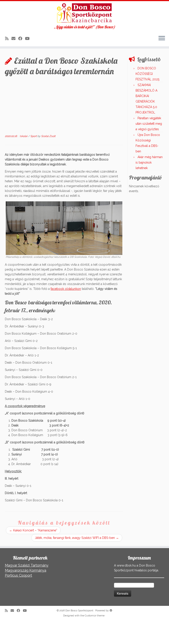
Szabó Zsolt (48, 136)
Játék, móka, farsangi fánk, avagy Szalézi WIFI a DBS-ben (77, 538)
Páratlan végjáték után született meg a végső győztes (149, 123)
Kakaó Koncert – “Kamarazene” (33, 530)
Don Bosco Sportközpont (79, 610)
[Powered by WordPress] (110, 609)
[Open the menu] (161, 38)
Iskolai (24, 136)
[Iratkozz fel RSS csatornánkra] (8, 38)
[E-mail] (14, 38)
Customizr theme (95, 615)
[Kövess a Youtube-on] (28, 38)
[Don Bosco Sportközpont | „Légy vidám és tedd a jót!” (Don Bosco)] (84, 13)
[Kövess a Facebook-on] (21, 38)
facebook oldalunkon (66, 289)
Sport (33, 136)
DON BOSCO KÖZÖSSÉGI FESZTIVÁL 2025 (147, 74)
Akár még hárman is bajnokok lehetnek (149, 162)
